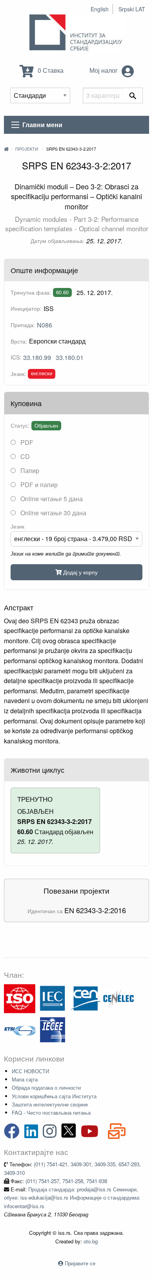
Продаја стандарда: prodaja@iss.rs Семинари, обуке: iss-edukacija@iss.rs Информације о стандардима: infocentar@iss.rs (72, 1197)
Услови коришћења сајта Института (54, 1096)
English (100, 9)
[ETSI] (19, 1029)
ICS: (16, 357)
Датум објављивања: (57, 241)
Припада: (23, 325)
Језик (17, 526)
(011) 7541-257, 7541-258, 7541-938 (66, 1181)
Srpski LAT (131, 9)
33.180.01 (70, 357)
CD (24, 456)
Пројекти (26, 149)
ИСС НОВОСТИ (30, 1071)
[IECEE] (52, 1029)
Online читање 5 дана (51, 498)
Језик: (18, 374)
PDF (26, 442)
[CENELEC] (118, 998)
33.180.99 (37, 357)
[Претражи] (133, 95)
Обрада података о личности (46, 1087)
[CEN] (85, 998)
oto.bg (91, 1241)
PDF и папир (38, 484)
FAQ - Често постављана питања (51, 1112)
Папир (29, 470)
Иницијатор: (26, 308)
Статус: (20, 425)
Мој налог (104, 70)
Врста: (19, 341)
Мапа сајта (25, 1079)
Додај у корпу (80, 572)
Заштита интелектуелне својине (50, 1104)
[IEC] (52, 998)
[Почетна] (6, 149)
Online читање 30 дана (52, 512)
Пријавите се (80, 1263)
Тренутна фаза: (31, 292)
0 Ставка (50, 70)
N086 (44, 324)
